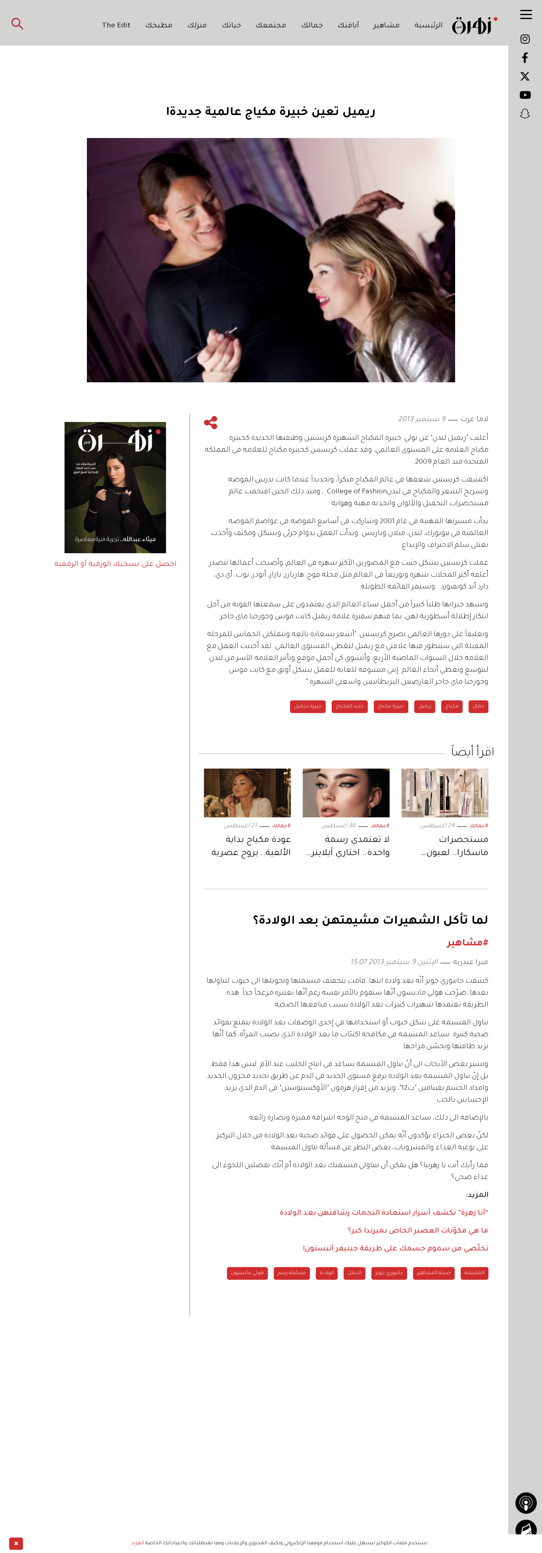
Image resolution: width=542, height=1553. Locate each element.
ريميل (424, 706)
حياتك (231, 26)
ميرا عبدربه (470, 963)
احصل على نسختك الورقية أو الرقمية (115, 565)
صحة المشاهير (434, 1273)
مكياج (452, 706)
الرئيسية (429, 26)
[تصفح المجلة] (526, 1530)
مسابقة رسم (292, 1273)
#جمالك (479, 826)
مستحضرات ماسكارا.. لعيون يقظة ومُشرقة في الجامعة (453, 848)
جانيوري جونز (389, 1273)
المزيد (137, 1543)
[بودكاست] (526, 1503)
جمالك (312, 26)
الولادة (327, 1273)
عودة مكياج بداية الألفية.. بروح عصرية (251, 847)
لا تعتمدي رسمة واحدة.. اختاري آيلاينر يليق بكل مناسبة (350, 848)
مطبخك (159, 26)
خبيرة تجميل (308, 706)
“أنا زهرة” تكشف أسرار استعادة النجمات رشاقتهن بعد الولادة (384, 1213)
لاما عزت (474, 420)
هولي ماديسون (247, 1273)
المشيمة (474, 1273)
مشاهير (387, 26)
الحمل (354, 1273)
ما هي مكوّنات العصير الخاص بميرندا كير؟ (418, 1231)
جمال (478, 706)
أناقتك (348, 26)
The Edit (116, 26)
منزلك (197, 26)
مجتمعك (271, 26)
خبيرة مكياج (391, 706)
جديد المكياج (350, 706)
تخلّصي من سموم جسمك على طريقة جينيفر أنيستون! (395, 1249)
